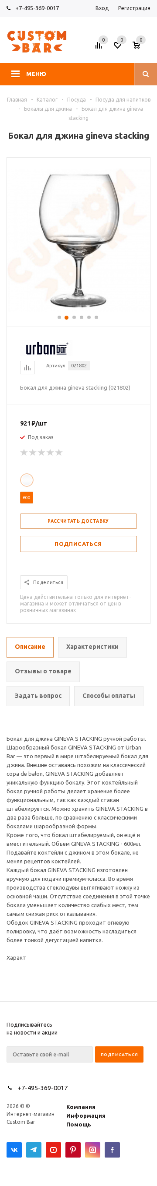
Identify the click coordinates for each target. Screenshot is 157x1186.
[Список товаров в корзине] (142, 48)
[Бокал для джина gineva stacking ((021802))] (78, 310)
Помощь (78, 1124)
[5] (59, 452)
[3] (42, 452)
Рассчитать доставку (78, 521)
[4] (50, 452)
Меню (36, 73)
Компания (81, 1107)
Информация (86, 1115)
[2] (33, 452)
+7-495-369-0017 (37, 8)
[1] (24, 452)
